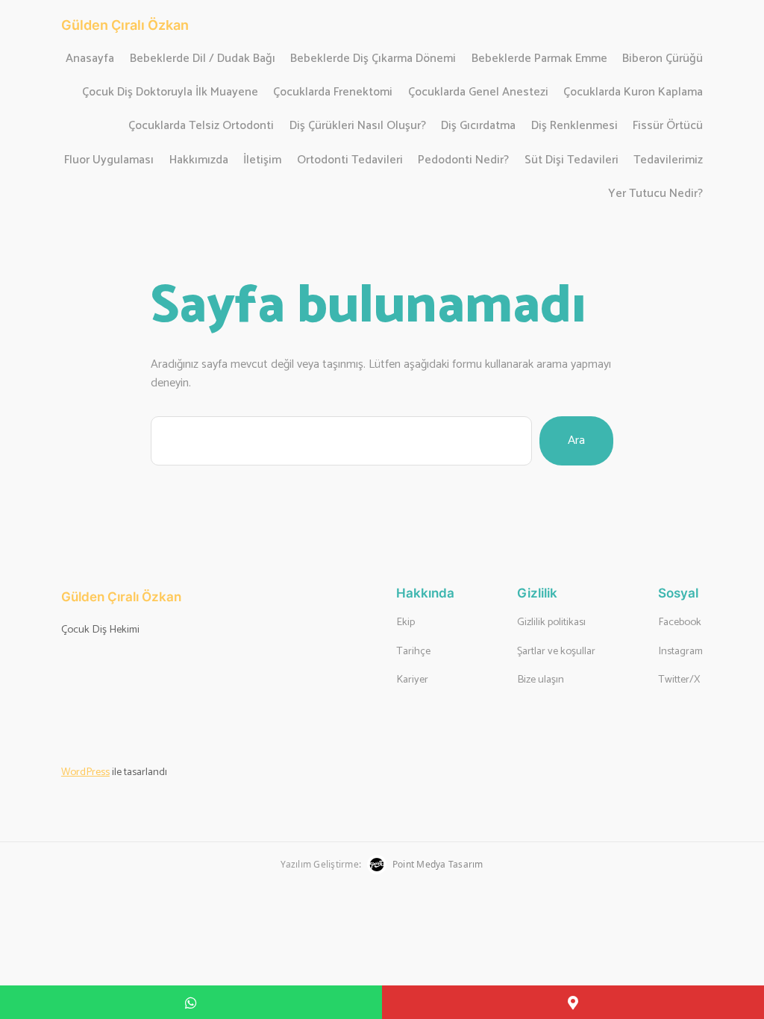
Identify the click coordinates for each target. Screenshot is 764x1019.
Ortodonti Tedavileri (350, 160)
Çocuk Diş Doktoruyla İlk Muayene (170, 93)
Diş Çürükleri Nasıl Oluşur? (357, 126)
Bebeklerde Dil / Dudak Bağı (202, 59)
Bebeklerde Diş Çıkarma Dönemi (373, 59)
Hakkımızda (198, 160)
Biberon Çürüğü (662, 59)
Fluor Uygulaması (109, 160)
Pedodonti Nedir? (463, 160)
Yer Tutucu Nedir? (655, 194)
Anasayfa (90, 59)
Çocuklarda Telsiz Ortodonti (201, 126)
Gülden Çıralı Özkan (125, 25)
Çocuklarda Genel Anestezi (478, 93)
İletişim (262, 160)
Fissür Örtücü (668, 126)
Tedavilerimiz (668, 160)
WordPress (85, 772)
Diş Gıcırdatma (478, 126)
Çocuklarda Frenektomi (332, 93)
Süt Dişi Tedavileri (572, 160)
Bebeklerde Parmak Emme (539, 59)
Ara (576, 440)
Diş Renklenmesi (574, 126)
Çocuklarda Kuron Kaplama (633, 93)
